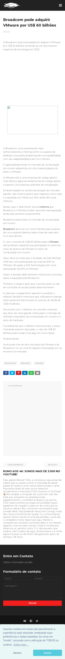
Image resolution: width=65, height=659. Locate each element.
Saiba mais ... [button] (21, 644)
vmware (39, 363)
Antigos (52, 465)
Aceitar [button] (47, 653)
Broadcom (9, 229)
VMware (54, 241)
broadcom (10, 363)
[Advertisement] (32, 81)
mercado (25, 363)
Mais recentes (15, 465)
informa (44, 206)
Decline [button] (17, 653)
